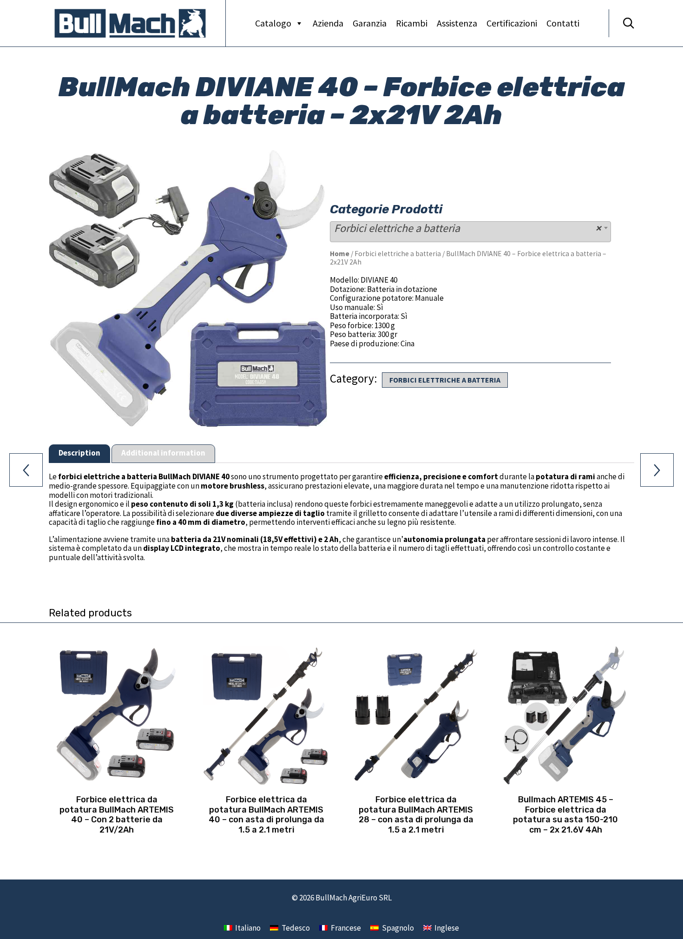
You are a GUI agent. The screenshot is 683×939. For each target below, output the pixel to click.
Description (79, 453)
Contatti (562, 23)
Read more (116, 784)
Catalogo (273, 23)
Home (339, 253)
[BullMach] (130, 23)
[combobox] (470, 231)
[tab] (79, 453)
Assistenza (457, 23)
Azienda (328, 23)
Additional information (163, 453)
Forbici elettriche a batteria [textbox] (467, 228)
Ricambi (411, 23)
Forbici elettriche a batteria (398, 253)
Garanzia (370, 23)
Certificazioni (511, 23)
